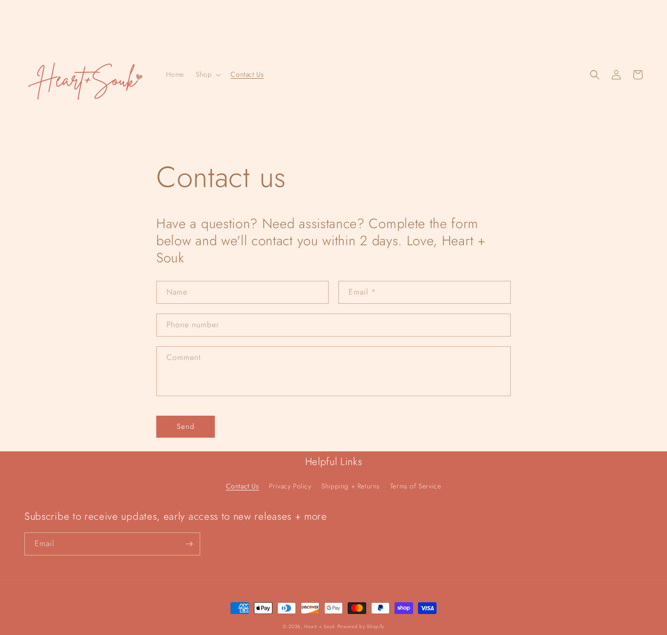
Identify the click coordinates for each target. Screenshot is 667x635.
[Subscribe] (189, 543)
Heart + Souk (319, 626)
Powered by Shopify (361, 626)
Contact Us (242, 486)
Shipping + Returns (350, 486)
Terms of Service (415, 486)
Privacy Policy (290, 486)
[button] (207, 74)
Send (185, 426)
